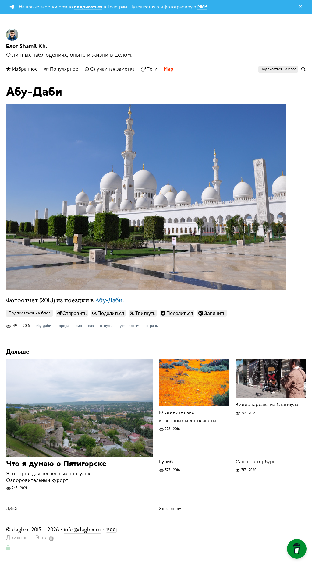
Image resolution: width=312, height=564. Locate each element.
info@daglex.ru (82, 529)
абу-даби (43, 325)
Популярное (63, 69)
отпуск (106, 325)
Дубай (11, 508)
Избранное (24, 69)
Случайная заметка (112, 69)
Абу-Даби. (109, 301)
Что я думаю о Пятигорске (56, 464)
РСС (111, 530)
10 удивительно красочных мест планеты (187, 416)
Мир (168, 69)
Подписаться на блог (29, 313)
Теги (152, 69)
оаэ (91, 325)
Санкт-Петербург (255, 461)
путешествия (129, 325)
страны (152, 325)
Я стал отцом (170, 508)
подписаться (88, 7)
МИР (202, 7)
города (63, 325)
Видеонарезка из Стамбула (267, 404)
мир (78, 325)
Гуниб (166, 461)
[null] (72, 313)
